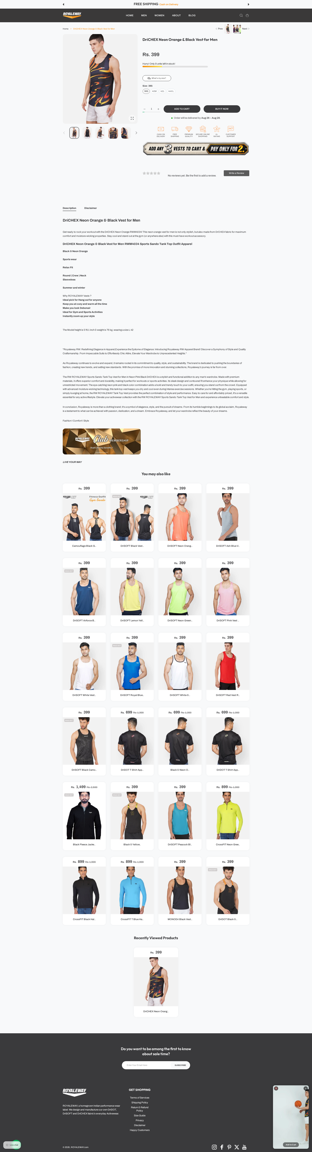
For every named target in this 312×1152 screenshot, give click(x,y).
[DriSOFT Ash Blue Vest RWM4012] (227, 517)
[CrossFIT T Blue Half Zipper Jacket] (132, 890)
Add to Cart (291, 1145)
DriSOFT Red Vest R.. (228, 695)
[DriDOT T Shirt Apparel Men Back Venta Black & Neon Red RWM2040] (132, 741)
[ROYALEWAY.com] (72, 15)
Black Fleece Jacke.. (84, 844)
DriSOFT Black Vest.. (132, 546)
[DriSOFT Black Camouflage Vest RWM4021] (84, 741)
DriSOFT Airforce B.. (84, 620)
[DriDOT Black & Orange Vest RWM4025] (227, 890)
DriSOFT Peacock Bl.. (180, 844)
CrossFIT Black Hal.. (84, 919)
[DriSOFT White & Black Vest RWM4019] (180, 666)
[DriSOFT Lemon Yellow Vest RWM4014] (132, 591)
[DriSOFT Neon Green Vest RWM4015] (180, 591)
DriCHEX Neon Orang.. (156, 1011)
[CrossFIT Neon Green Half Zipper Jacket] (227, 815)
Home (65, 29)
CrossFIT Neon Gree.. (228, 844)
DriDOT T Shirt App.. (132, 770)
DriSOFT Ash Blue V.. (228, 546)
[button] (63, 4)
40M (154, 91)
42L (162, 91)
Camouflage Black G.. (84, 546)
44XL (171, 91)
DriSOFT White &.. (180, 695)
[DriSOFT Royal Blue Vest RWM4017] (132, 666)
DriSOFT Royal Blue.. (132, 695)
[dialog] (241, 15)
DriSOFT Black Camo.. (84, 770)
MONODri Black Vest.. (180, 919)
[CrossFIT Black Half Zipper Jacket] (84, 890)
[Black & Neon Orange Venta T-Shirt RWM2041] (180, 741)
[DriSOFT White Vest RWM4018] (84, 666)
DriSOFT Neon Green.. (180, 620)
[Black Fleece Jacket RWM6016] (84, 815)
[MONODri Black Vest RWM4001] (180, 890)
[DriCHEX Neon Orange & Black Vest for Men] (156, 981)
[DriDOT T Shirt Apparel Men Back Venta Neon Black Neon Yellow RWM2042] (227, 741)
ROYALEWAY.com (79, 1147)
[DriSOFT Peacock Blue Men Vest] (180, 815)
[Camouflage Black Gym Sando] (84, 517)
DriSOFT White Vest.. (84, 695)
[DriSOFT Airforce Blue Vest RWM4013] (84, 591)
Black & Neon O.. (179, 770)
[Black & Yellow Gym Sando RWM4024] (132, 815)
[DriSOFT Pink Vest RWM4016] (227, 591)
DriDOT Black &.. (227, 919)
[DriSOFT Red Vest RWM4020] (227, 666)
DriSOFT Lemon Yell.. (132, 620)
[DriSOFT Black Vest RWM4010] (132, 517)
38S (146, 91)
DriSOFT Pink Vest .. (228, 620)
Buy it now (221, 109)
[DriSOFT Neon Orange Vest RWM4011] (180, 517)
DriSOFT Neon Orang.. (179, 546)
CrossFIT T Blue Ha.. (132, 919)
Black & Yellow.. (132, 844)
